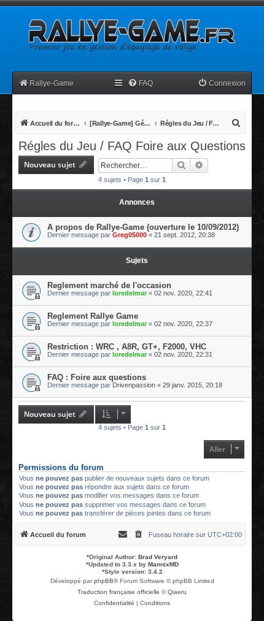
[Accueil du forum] (131, 35)
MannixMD (163, 564)
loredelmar (129, 293)
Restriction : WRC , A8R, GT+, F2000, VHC (126, 346)
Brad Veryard (157, 557)
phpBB (104, 580)
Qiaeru (177, 592)
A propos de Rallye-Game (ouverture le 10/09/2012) (143, 227)
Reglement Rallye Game (92, 316)
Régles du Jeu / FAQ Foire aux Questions (132, 146)
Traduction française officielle (118, 592)
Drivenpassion (133, 385)
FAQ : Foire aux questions (96, 377)
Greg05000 (129, 234)
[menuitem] (140, 83)
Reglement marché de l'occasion (109, 285)
